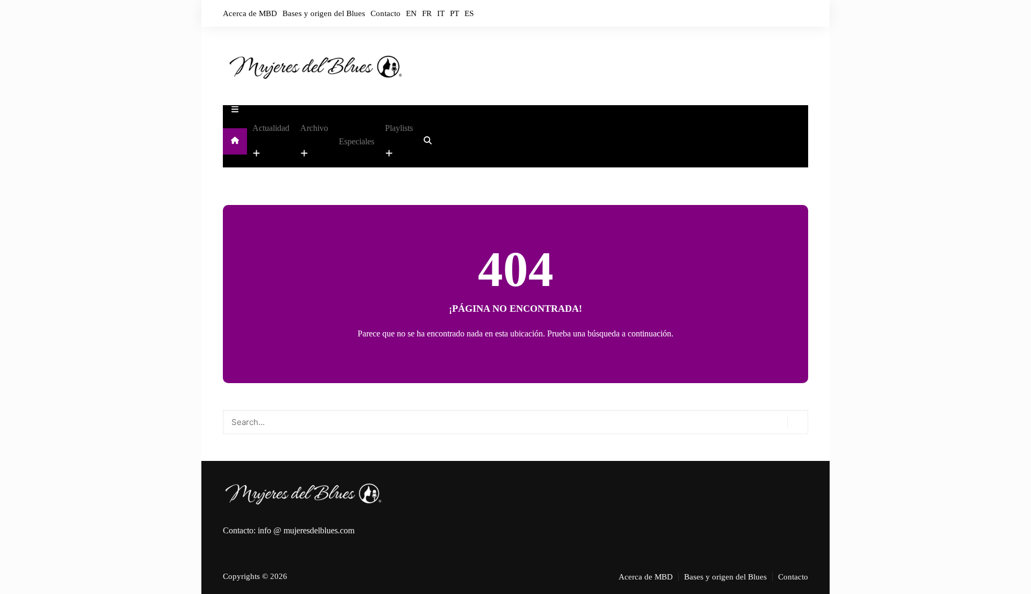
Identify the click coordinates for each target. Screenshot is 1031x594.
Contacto (386, 13)
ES (469, 13)
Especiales (356, 141)
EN (411, 13)
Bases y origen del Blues (323, 13)
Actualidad (270, 128)
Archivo (314, 128)
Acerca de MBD (250, 13)
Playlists (399, 128)
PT (454, 13)
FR (427, 13)
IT (441, 13)
